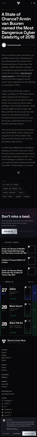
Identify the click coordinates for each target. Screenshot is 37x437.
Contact (4, 387)
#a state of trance (10, 184)
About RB (5, 384)
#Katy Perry (7, 196)
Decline (6, 433)
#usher (27, 196)
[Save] (29, 287)
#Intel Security (9, 192)
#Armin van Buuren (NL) (12, 188)
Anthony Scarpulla (14, 45)
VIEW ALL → (31, 282)
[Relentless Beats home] (18, 3)
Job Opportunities (8, 394)
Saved (4, 360)
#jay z (21, 192)
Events (4, 352)
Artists (4, 367)
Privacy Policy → (12, 428)
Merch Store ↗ (7, 358)
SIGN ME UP (9, 231)
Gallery (4, 355)
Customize (17, 433)
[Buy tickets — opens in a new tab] (34, 293)
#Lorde (18, 196)
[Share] (31, 3)
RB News (4, 377)
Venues (4, 370)
